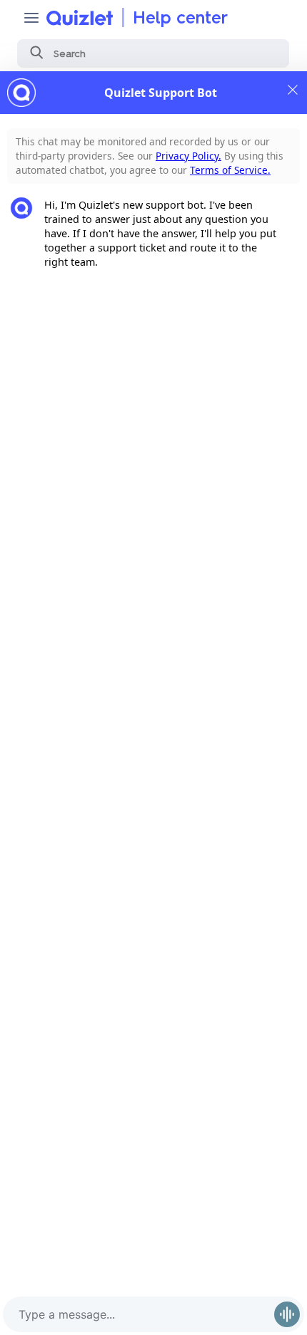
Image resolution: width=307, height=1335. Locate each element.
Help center (180, 17)
